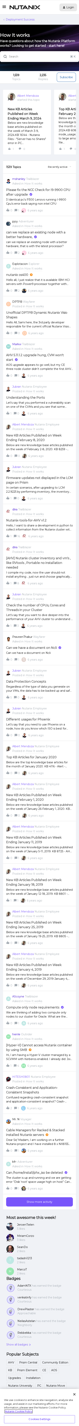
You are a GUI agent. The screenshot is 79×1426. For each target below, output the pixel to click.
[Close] (74, 1394)
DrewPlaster (25, 1309)
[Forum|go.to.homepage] (25, 7)
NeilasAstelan (26, 1321)
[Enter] (3, 56)
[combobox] (39, 56)
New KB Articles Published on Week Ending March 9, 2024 (24, 113)
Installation (33, 1378)
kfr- (14, 1161)
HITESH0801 (21, 1077)
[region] (39, 1407)
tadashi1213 (24, 1258)
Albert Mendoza (28, 95)
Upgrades (14, 1378)
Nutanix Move (55, 1385)
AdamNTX (24, 1285)
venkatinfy (24, 1297)
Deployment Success (20, 19)
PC (39, 1385)
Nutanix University (20, 1385)
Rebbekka (24, 1332)
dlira (14, 509)
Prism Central (28, 1362)
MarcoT (22, 1269)
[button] (4, 8)
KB (10, 1370)
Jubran (16, 386)
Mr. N (16, 1119)
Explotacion (20, 264)
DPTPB (17, 301)
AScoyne (18, 996)
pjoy (15, 221)
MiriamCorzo (25, 1236)
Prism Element (27, 1370)
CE (44, 1370)
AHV (11, 1362)
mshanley (18, 179)
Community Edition (55, 1362)
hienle (16, 1034)
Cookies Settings (39, 1419)
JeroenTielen (25, 1224)
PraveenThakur (22, 637)
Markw (16, 344)
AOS (54, 1370)
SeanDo (22, 1247)
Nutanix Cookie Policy (18, 1411)
